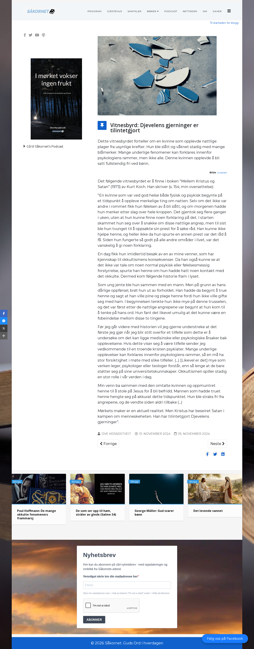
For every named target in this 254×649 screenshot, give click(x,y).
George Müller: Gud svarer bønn (154, 513)
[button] (3, 313)
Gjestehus (114, 11)
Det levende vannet (208, 511)
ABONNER (94, 619)
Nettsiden (190, 11)
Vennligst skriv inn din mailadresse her (110, 576)
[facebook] (25, 35)
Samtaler (135, 11)
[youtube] (37, 35)
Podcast (170, 11)
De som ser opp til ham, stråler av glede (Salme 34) (96, 513)
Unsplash (222, 172)
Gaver (217, 11)
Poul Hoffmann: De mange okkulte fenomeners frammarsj (36, 514)
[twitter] (30, 35)
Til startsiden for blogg (224, 23)
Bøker (151, 11)
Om (205, 11)
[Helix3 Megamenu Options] (229, 11)
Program (95, 11)
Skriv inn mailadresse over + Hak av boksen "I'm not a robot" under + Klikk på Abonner (126, 593)
